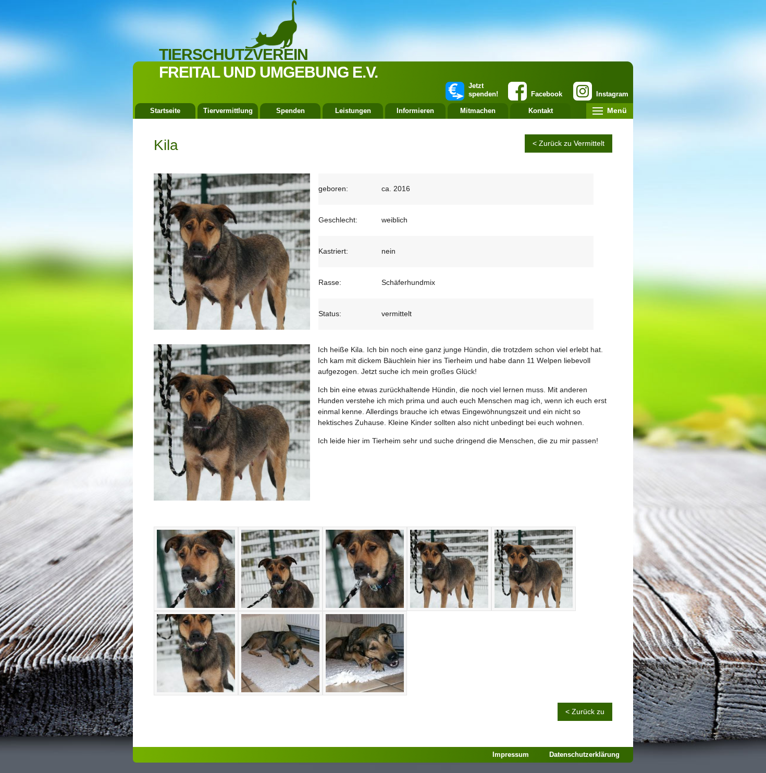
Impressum (510, 754)
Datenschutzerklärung (584, 754)
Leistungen (353, 111)
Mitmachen (478, 111)
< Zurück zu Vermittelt (568, 143)
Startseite (165, 111)
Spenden (290, 111)
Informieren (415, 111)
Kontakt (540, 111)
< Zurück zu (584, 711)
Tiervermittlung (228, 111)
